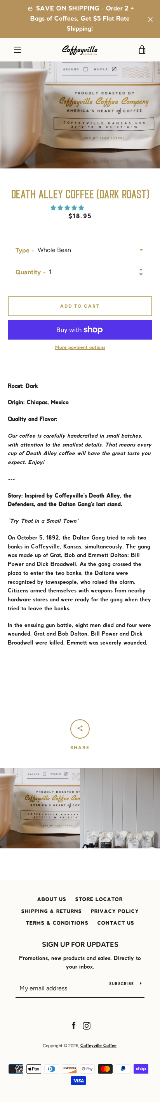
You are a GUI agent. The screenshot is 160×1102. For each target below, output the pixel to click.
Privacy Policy (115, 911)
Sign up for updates (80, 944)
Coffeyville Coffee (98, 1046)
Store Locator (99, 899)
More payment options (80, 347)
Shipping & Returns (51, 911)
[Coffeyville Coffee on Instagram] (86, 1025)
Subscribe (121, 983)
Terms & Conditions (57, 923)
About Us (51, 899)
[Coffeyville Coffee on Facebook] (74, 1025)
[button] (67, 208)
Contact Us (115, 923)
